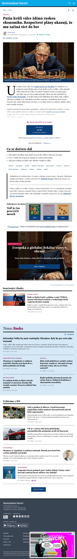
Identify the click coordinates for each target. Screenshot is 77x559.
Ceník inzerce (7, 545)
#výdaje (31, 169)
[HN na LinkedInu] (22, 516)
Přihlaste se (47, 143)
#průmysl (24, 169)
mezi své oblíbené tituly (47, 226)
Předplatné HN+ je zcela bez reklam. (64, 285)
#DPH (46, 169)
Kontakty (5, 533)
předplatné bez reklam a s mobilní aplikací (41, 138)
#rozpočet (19, 165)
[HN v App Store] (22, 525)
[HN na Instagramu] (20, 516)
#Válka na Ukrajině (38, 165)
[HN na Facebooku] (17, 516)
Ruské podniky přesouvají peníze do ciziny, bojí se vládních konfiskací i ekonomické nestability (55, 380)
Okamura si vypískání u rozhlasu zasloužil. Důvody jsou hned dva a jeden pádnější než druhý (17, 363)
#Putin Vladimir (13, 169)
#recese (59, 165)
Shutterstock (57, 80)
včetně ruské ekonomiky (16, 97)
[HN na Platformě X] (14, 516)
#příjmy (39, 169)
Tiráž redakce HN (8, 536)
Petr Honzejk (7, 448)
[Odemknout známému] (73, 10)
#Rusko (11, 165)
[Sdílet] (68, 10)
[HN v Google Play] (9, 525)
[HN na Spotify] (25, 516)
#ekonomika (50, 165)
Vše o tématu (39, 266)
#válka (27, 165)
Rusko (18, 328)
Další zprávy (38, 489)
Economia (6, 539)
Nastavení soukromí (28, 539)
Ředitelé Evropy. (47, 179)
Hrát (35, 217)
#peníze (66, 165)
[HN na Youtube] (28, 516)
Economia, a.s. (15, 506)
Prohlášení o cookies (29, 536)
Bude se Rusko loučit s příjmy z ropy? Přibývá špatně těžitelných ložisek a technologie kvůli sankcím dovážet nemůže (47, 299)
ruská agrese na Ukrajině (44, 87)
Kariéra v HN (7, 542)
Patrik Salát (11, 32)
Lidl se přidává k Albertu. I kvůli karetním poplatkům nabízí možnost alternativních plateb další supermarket (49, 410)
